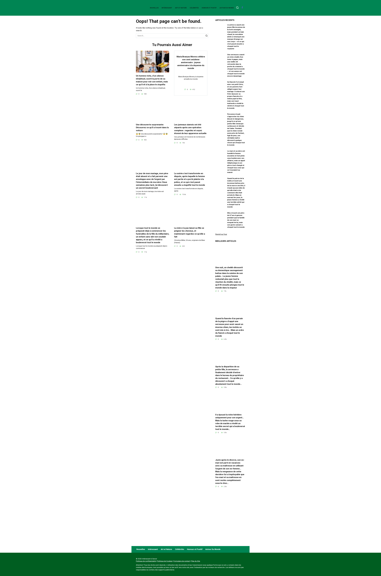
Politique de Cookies (164, 561)
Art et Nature (181, 8)
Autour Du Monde (227, 8)
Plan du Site (195, 561)
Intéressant (167, 8)
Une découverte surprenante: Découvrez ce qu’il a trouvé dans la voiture (152, 127)
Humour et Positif (209, 8)
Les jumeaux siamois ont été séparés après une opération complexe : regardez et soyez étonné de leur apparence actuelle (190, 129)
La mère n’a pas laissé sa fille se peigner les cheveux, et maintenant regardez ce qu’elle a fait (189, 232)
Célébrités (194, 8)
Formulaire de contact (182, 561)
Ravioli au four (221, 234)
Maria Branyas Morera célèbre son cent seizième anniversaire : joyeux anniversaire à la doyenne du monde (191, 62)
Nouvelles (154, 8)
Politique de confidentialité (146, 561)
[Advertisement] (230, 527)
